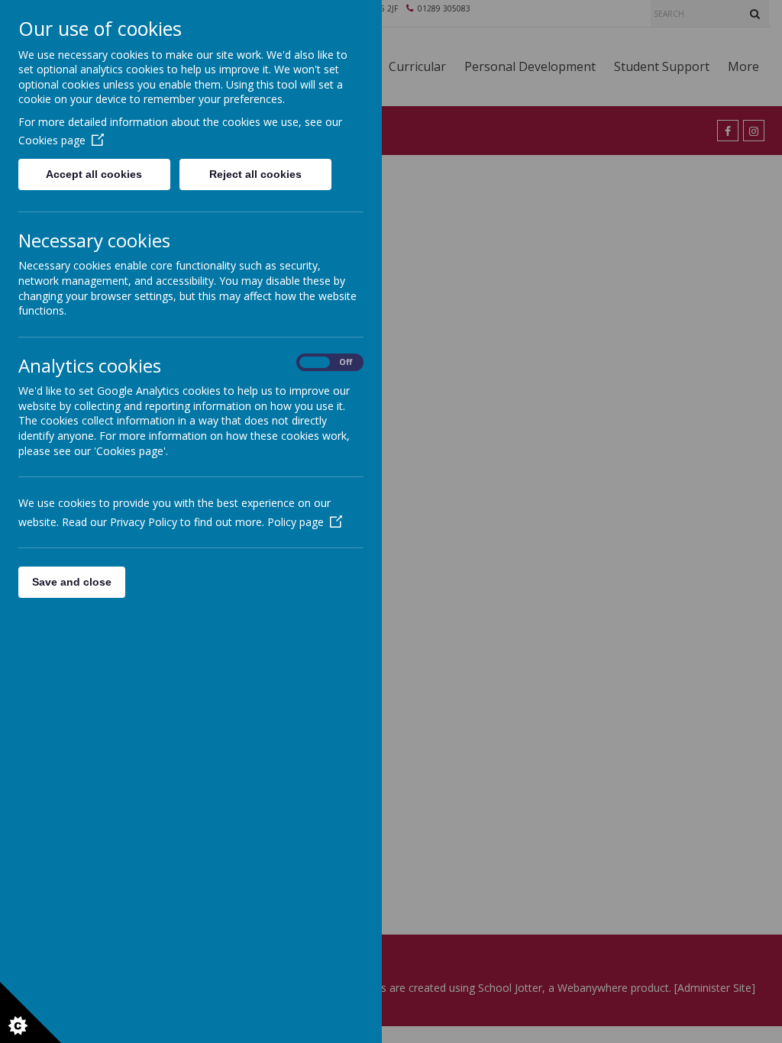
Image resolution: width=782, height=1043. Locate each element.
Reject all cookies (255, 174)
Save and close (71, 582)
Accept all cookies (94, 174)
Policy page (295, 522)
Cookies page (52, 140)
